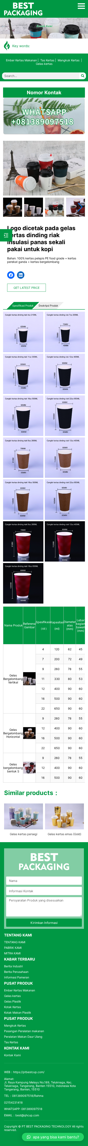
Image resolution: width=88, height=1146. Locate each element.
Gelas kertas (44, 63)
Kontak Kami (12, 1055)
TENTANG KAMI (14, 942)
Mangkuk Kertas (68, 60)
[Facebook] (11, 275)
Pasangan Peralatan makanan (24, 1031)
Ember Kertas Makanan (21, 60)
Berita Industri (13, 966)
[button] (80, 207)
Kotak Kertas (12, 1007)
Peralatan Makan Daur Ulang (23, 1036)
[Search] (82, 75)
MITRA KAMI (12, 953)
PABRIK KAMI (13, 947)
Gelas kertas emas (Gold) (64, 834)
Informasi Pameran (16, 977)
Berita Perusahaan (16, 971)
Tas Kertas (47, 60)
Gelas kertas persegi (23, 834)
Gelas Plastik (12, 1001)
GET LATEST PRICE (26, 287)
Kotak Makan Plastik (17, 1012)
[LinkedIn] (20, 275)
